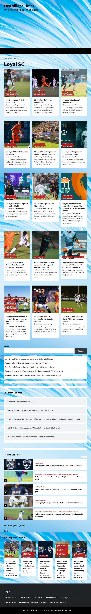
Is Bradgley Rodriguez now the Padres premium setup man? (59, 503)
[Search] (84, 51)
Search (7, 346)
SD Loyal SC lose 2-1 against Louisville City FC (17, 205)
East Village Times (19, 5)
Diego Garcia (61, 577)
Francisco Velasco (20, 326)
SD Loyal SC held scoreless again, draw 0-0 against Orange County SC (44, 264)
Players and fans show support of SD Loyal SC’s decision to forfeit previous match (73, 207)
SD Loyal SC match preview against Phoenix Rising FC (45, 153)
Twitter (7, 531)
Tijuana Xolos (11, 602)
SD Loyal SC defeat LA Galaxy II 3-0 (42, 101)
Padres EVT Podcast (58, 602)
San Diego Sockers (11, 308)
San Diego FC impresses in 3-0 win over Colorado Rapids (29, 359)
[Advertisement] (45, 31)
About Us (9, 597)
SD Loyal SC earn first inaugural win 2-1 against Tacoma (44, 318)
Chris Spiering (47, 105)
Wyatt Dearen (78, 577)
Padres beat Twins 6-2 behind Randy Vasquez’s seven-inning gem (33, 375)
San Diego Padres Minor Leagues (68, 474)
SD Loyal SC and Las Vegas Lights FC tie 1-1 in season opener (73, 318)
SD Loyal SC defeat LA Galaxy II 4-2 (71, 101)
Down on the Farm (40, 474)
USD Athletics (78, 257)
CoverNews (53, 610)
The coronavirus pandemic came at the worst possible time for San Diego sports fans (17, 320)
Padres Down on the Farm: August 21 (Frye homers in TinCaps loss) (34, 371)
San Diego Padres (11, 303)
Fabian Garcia (27, 573)
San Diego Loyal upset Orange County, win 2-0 (15, 263)
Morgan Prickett (20, 105)
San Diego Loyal (10, 92)
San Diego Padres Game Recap (27, 554)
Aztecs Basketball (17, 298)
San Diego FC (39, 463)
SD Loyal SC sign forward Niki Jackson (44, 205)
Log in (7, 591)
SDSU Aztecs (38, 597)
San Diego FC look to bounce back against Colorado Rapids (30, 367)
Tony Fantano (19, 267)
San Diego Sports (11, 94)
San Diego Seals (11, 306)
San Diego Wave (66, 597)
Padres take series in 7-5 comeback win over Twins (26, 363)
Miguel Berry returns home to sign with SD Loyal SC (73, 263)
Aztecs (8, 298)
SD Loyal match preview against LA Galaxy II (72, 153)
